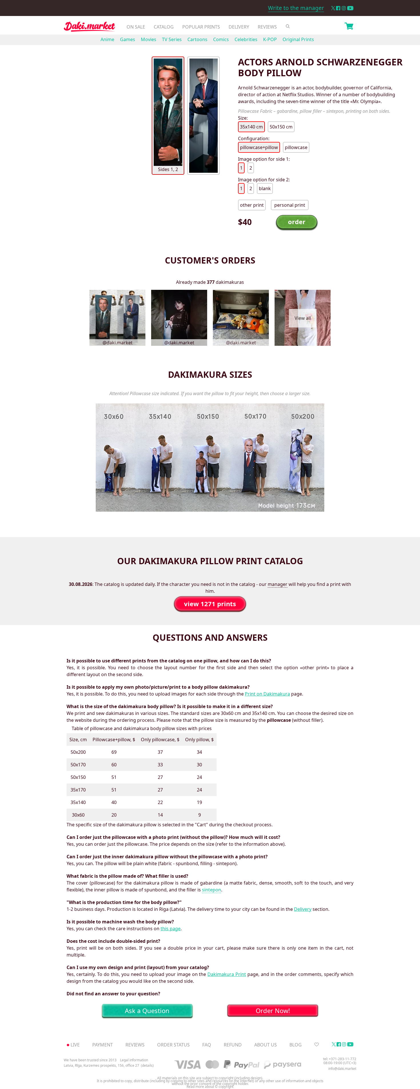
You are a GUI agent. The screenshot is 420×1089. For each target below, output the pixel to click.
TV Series (172, 39)
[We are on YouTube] (350, 8)
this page (171, 928)
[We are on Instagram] (344, 8)
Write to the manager (296, 8)
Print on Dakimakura (267, 694)
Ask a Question (147, 1010)
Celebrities (246, 39)
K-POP (270, 39)
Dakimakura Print (226, 974)
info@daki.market (342, 1068)
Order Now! (273, 1010)
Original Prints (298, 39)
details (147, 1066)
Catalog (164, 27)
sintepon (211, 890)
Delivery (239, 27)
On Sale (136, 27)
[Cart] (348, 27)
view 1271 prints (210, 603)
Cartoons (197, 39)
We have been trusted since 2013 (90, 1060)
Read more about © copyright (210, 1086)
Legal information (134, 1060)
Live (75, 1045)
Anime (107, 39)
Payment (102, 1045)
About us (265, 1045)
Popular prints (201, 27)
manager (277, 584)
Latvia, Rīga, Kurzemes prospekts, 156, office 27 (101, 1066)
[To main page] (89, 28)
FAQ (206, 1045)
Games (127, 39)
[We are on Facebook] (338, 8)
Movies (148, 39)
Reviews (267, 27)
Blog (295, 1045)
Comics (221, 39)
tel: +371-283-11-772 (339, 1058)
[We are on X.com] (333, 8)
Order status (173, 1045)
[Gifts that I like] (316, 1045)
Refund (233, 1045)
